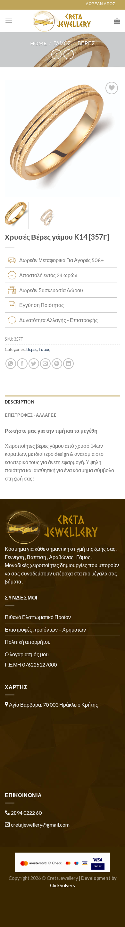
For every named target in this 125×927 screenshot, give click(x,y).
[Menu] (9, 21)
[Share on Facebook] (22, 363)
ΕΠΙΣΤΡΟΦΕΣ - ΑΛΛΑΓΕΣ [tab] (30, 415)
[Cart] (117, 21)
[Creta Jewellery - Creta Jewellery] (62, 21)
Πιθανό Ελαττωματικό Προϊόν (38, 617)
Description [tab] (19, 401)
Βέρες (86, 43)
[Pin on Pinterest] (57, 363)
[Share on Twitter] (34, 363)
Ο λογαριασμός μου (27, 654)
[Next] (110, 138)
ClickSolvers (62, 885)
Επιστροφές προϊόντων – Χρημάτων (45, 629)
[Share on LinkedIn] (68, 363)
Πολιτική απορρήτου (28, 642)
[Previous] (15, 138)
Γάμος (62, 43)
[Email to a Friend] (45, 363)
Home (38, 43)
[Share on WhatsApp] (10, 363)
